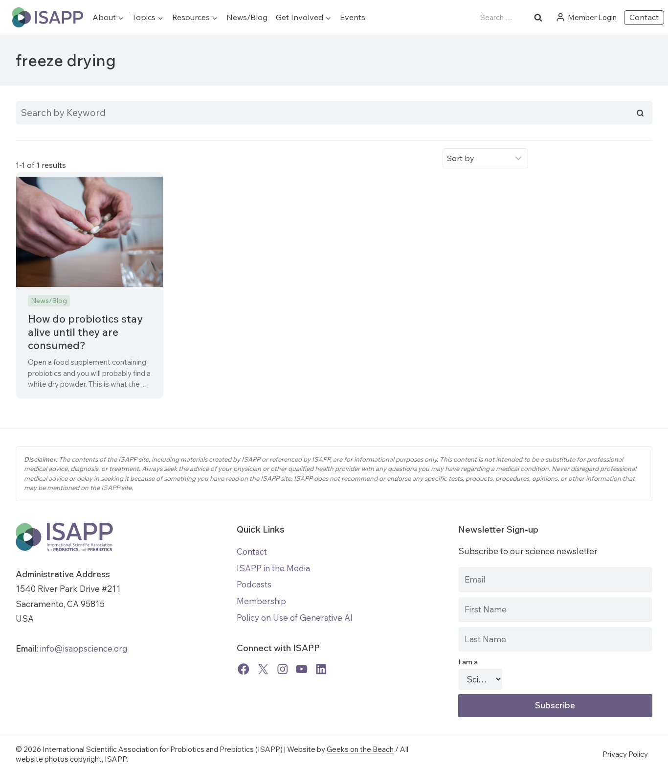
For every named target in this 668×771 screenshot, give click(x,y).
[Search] (640, 113)
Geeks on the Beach (360, 749)
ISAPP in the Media (273, 568)
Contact (644, 17)
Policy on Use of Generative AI (295, 617)
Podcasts (254, 584)
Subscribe (555, 705)
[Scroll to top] (653, 756)
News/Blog (246, 17)
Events (352, 17)
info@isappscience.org (83, 648)
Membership (261, 601)
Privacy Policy (625, 754)
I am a (468, 661)
